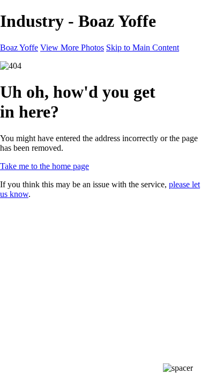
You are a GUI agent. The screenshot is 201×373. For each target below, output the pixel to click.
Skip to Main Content (142, 47)
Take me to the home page (44, 166)
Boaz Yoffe (19, 47)
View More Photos (72, 47)
